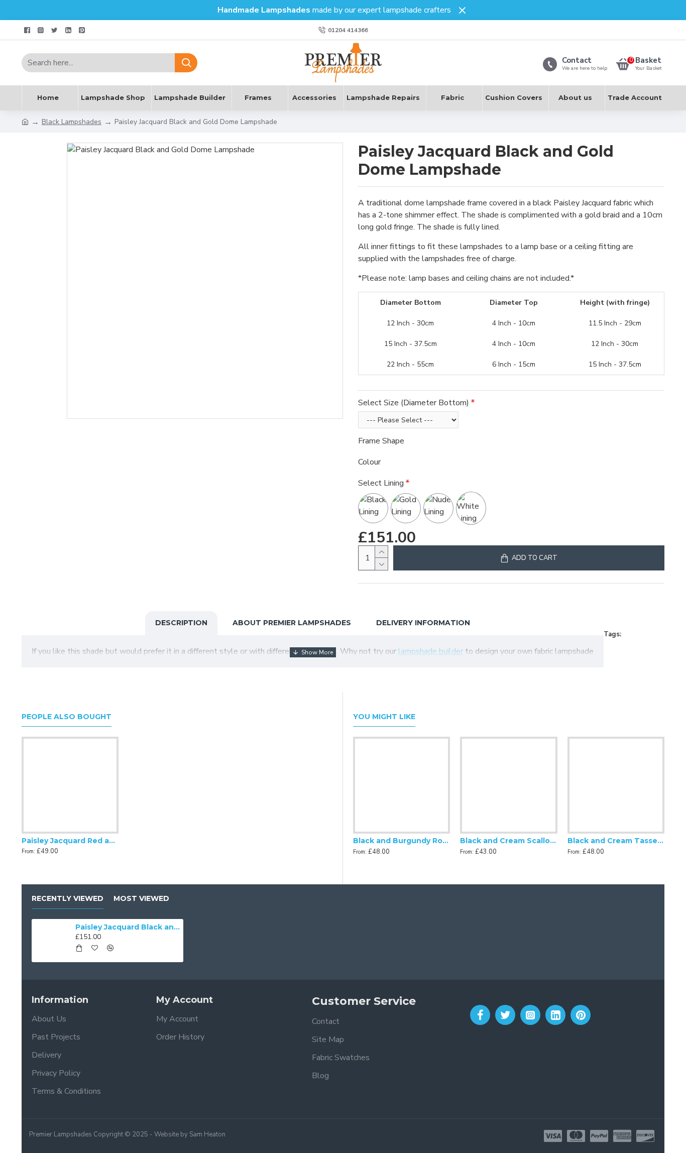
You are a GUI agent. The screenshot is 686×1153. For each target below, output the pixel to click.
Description (181, 622)
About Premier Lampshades (292, 622)
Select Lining (381, 483)
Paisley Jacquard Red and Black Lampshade (70, 840)
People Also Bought (66, 717)
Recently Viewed (67, 898)
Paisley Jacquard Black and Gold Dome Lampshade (127, 927)
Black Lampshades (71, 122)
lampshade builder (430, 651)
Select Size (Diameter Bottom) (413, 402)
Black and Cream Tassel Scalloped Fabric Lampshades (615, 840)
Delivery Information (423, 622)
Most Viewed (141, 898)
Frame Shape (381, 440)
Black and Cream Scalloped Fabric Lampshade (508, 840)
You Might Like (384, 717)
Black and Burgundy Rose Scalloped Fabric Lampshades (401, 840)
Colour (369, 462)
